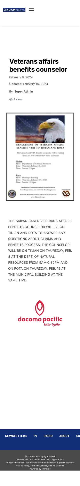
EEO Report (22, 459)
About (64, 436)
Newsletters (16, 436)
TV (35, 436)
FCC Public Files (37, 459)
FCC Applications (55, 459)
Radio (48, 436)
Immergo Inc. (46, 478)
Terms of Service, (39, 465)
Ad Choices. (58, 465)
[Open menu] (31, 10)
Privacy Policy (22, 465)
